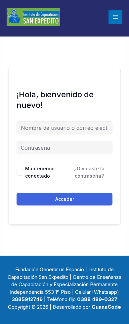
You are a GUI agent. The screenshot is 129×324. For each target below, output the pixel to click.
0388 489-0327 (97, 299)
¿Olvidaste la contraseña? (89, 172)
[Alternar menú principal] (115, 17)
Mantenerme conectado (40, 172)
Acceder (64, 199)
